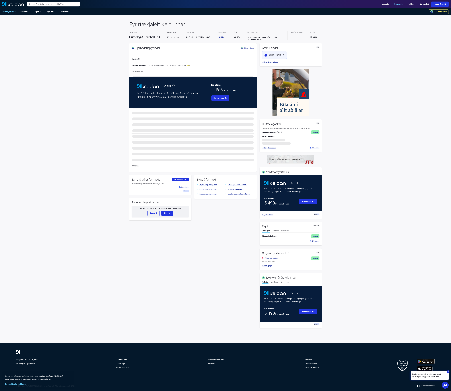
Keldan (411, 4)
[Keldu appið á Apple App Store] (426, 368)
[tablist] (193, 65)
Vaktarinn (308, 360)
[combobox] (56, 4)
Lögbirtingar (51, 12)
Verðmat (64, 12)
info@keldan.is (29, 364)
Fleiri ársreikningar (270, 62)
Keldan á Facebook (428, 386)
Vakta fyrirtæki (441, 12)
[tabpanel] (290, 236)
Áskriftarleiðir (121, 360)
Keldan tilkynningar (312, 367)
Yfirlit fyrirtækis (9, 12)
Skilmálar (211, 364)
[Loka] (38, 374)
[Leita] (29, 4)
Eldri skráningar (269, 148)
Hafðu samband (122, 367)
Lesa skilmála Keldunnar (16, 384)
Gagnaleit (398, 4)
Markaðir (385, 4)
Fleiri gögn (267, 266)
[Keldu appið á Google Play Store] (426, 361)
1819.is (221, 37)
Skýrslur (23, 12)
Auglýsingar (120, 364)
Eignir (36, 12)
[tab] (139, 65)
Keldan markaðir (311, 364)
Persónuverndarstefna (217, 360)
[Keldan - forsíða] (148, 86)
